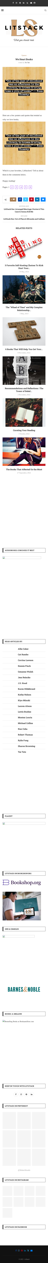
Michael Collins (25, 723)
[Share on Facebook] (20, 199)
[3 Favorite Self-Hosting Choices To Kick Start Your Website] (24, 247)
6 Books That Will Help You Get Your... (24, 349)
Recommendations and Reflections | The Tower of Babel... (24, 389)
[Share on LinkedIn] (37, 199)
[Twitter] (27, 3)
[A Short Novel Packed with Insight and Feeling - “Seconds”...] (18, 1201)
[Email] (31, 3)
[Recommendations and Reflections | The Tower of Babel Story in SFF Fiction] (24, 370)
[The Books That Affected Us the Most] (24, 451)
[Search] (45, 10)
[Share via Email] (43, 199)
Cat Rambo (23, 654)
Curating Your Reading (24, 430)
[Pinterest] (20, 3)
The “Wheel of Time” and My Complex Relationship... (24, 308)
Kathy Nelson (24, 694)
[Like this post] (14, 199)
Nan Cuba (22, 729)
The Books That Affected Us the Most (24, 469)
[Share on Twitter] (25, 199)
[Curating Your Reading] (24, 412)
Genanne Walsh (25, 671)
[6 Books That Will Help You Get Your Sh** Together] (24, 331)
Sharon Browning (26, 746)
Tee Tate (27, 62)
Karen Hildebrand (26, 689)
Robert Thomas (25, 734)
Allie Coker (23, 648)
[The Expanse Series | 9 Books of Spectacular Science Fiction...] (7, 1201)
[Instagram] (16, 3)
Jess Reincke (24, 677)
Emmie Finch (24, 666)
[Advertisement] (24, 518)
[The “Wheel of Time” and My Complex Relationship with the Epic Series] (24, 289)
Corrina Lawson (25, 660)
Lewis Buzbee (24, 711)
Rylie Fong (23, 740)
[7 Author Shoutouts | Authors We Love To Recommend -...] (29, 1201)
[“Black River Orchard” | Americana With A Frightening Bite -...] (7, 1190)
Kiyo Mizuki (24, 700)
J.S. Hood (22, 683)
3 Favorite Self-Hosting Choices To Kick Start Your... (24, 266)
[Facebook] (13, 3)
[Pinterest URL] (9, 1120)
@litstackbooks (24, 1170)
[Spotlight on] (18, 1190)
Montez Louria (25, 717)
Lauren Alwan (25, 706)
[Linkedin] (23, 3)
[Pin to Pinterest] (31, 199)
